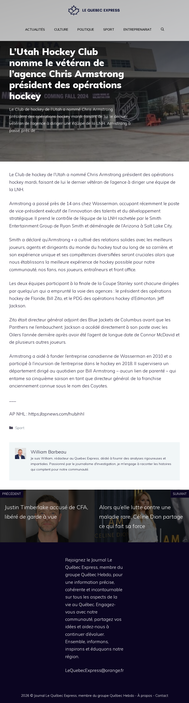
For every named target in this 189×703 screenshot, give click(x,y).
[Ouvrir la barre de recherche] (162, 29)
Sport (108, 29)
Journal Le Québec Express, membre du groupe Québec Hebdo (84, 695)
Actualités (35, 29)
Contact (161, 695)
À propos (144, 695)
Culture (61, 29)
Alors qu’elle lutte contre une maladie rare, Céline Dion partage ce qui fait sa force (141, 516)
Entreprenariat (138, 29)
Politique (85, 29)
